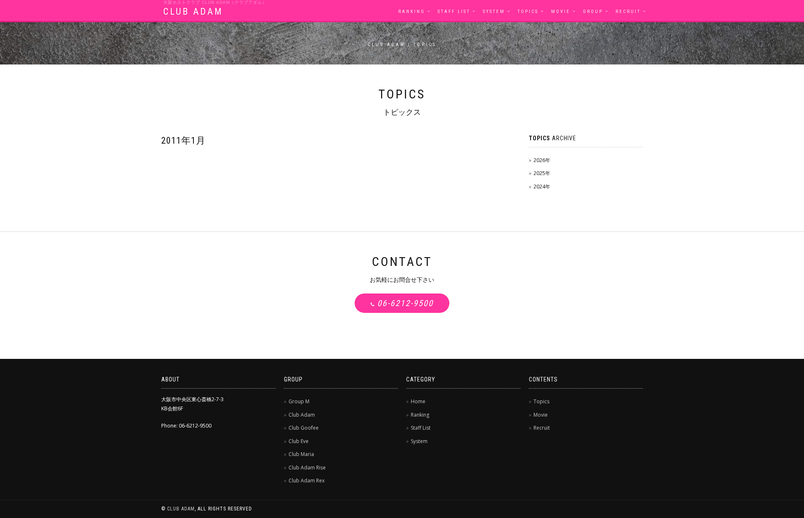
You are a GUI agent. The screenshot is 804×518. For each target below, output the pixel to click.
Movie (560, 11)
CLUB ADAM (193, 11)
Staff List (454, 11)
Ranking (411, 11)
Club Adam (302, 414)
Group (593, 11)
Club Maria (301, 454)
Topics (528, 11)
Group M (299, 401)
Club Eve (299, 441)
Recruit (628, 11)
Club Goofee (304, 427)
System (494, 11)
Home (418, 401)
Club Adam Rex (307, 480)
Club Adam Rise (307, 467)
